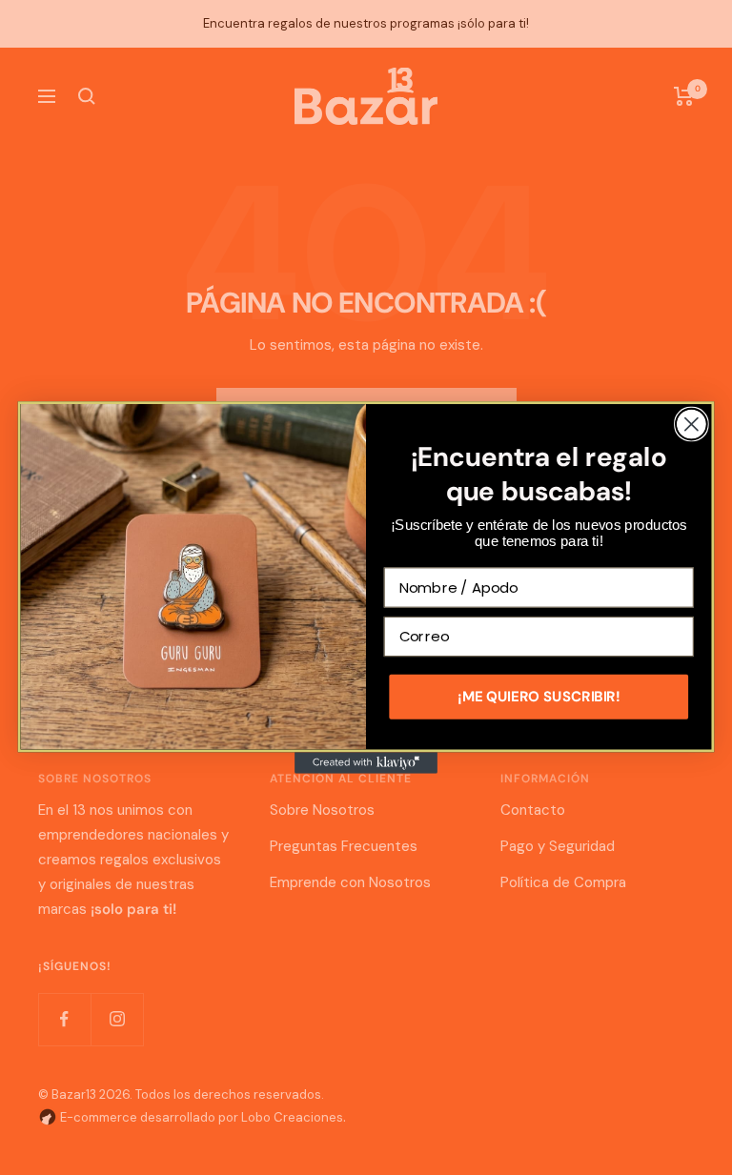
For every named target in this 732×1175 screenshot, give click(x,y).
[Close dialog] (691, 424)
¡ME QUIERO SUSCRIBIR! (539, 696)
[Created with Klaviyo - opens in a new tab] (366, 762)
